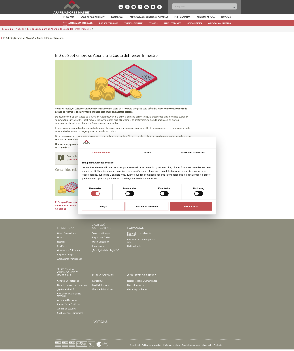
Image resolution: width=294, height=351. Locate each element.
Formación (117, 17)
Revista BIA (97, 280)
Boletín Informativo (101, 285)
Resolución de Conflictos (68, 304)
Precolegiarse (98, 246)
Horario (60, 237)
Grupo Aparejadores (66, 233)
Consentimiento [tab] (101, 152)
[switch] (129, 193)
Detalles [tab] (147, 152)
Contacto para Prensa (137, 289)
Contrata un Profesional (68, 280)
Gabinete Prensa (206, 17)
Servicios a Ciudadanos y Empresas (149, 17)
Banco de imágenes (136, 285)
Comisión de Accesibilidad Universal (69, 294)
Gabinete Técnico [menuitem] (172, 23)
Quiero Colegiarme (100, 241)
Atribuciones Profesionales (69, 258)
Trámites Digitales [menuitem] (133, 23)
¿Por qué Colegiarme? (93, 17)
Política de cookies (171, 345)
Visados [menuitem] (153, 23)
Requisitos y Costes (101, 237)
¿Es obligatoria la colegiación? (105, 250)
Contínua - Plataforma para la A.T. (141, 240)
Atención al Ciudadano (67, 300)
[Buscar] (234, 7)
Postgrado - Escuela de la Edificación (139, 234)
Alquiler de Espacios (66, 308)
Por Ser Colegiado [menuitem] (109, 23)
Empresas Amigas (65, 254)
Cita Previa (62, 246)
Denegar (102, 206)
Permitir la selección (147, 206)
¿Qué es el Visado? (65, 289)
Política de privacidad (151, 345)
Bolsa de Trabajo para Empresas (72, 285)
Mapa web (206, 345)
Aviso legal (135, 345)
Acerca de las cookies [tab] (193, 152)
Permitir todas (191, 206)
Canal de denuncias (191, 345)
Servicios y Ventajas (101, 233)
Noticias (226, 17)
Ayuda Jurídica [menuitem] (194, 23)
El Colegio (68, 17)
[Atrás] (1, 38)
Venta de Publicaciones (102, 289)
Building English (134, 246)
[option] (69, 17)
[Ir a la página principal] (71, 7)
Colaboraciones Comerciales (70, 312)
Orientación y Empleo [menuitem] (219, 23)
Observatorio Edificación (68, 250)
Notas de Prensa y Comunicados (142, 280)
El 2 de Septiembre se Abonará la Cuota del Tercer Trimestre (59, 28)
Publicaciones (182, 17)
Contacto (218, 345)
